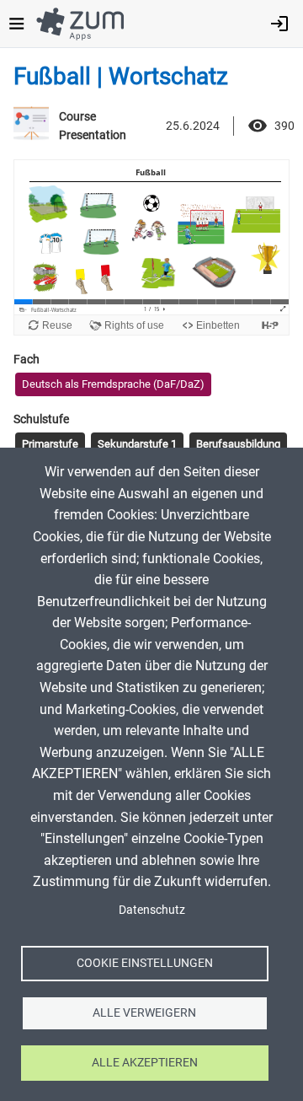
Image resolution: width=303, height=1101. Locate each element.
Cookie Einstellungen (145, 962)
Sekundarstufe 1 (137, 444)
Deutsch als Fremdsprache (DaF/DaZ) (113, 384)
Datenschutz (152, 909)
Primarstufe (50, 444)
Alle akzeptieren (145, 1062)
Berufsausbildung (238, 444)
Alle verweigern (144, 1012)
